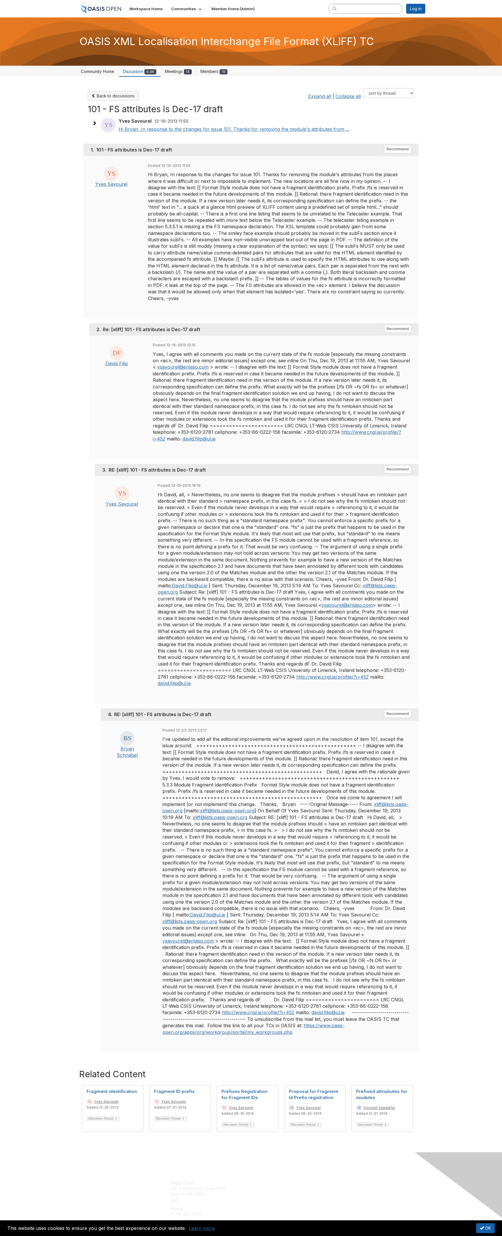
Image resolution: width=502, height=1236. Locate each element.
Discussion (138, 71)
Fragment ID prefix (174, 1091)
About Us (346, 1182)
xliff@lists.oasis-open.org (227, 811)
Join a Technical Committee (279, 1200)
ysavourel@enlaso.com (183, 367)
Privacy (344, 1188)
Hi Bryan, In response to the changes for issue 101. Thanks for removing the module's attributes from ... (234, 129)
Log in (416, 8)
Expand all (319, 96)
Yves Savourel (111, 184)
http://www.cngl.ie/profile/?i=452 (332, 677)
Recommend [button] (398, 149)
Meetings (177, 71)
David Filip (116, 363)
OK (487, 1228)
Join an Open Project (273, 1191)
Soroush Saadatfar (379, 1107)
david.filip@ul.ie (199, 439)
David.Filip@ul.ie (189, 585)
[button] (187, 8)
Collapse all (348, 96)
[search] (335, 8)
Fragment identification (112, 1091)
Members (212, 71)
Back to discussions (115, 95)
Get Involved (265, 1182)
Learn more (202, 1228)
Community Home (97, 71)
